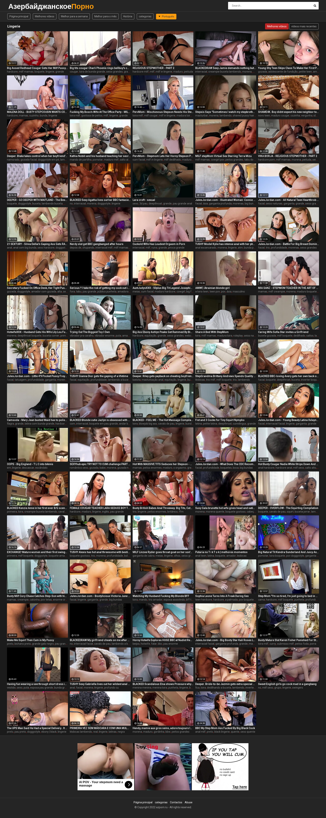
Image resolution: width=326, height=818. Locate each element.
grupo (277, 687)
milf (152, 71)
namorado (13, 159)
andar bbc (125, 423)
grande (59, 71)
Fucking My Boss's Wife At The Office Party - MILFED (100, 111)
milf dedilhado (172, 159)
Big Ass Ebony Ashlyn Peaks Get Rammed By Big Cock (163, 332)
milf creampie (276, 291)
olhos (177, 555)
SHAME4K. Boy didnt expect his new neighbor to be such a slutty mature (288, 111)
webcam (190, 335)
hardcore (12, 71)
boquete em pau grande (103, 423)
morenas (238, 203)
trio (268, 247)
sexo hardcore (46, 247)
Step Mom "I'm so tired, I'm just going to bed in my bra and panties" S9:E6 (288, 596)
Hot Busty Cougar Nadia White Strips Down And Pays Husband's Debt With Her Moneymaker (288, 464)
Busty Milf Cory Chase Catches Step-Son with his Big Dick (37, 596)
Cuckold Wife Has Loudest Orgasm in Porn (159, 244)
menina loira (159, 687)
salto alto (125, 159)
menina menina (142, 687)
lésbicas (200, 379)
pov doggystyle (295, 555)
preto (10, 643)
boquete (40, 71)
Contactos (176, 802)
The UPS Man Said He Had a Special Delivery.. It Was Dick (37, 728)
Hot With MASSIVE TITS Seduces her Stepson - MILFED (163, 464)
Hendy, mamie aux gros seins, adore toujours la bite (163, 728)
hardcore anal (284, 467)
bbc (160, 643)
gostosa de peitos (91, 115)
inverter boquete (311, 379)
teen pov (215, 291)
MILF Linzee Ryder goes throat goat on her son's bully (163, 552)
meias (136, 291)
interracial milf (104, 247)
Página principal (18, 16)
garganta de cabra (144, 555)
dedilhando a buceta (219, 687)
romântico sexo (79, 467)
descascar (28, 467)
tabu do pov (251, 159)
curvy (273, 643)
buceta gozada (267, 335)
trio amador (155, 599)
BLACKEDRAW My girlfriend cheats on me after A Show (100, 640)
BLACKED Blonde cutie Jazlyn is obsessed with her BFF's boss (100, 420)
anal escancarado (205, 247)
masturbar (201, 115)
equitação (150, 335)
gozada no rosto (127, 467)
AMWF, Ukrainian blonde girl (212, 287)
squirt (290, 511)
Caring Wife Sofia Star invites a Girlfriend (283, 332)
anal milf (200, 731)
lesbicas (242, 555)
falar (154, 643)
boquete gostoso (235, 511)
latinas (113, 731)
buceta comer (51, 335)
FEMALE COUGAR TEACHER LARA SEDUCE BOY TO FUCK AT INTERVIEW (100, 508)
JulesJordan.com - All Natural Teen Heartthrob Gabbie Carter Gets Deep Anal (288, 199)
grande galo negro (43, 643)
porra (313, 643)
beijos (136, 643)
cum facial (139, 159)
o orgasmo (179, 467)
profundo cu (111, 687)
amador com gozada (43, 291)
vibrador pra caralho (82, 335)
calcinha (35, 599)
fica (197, 687)
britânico (172, 511)
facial (198, 203)
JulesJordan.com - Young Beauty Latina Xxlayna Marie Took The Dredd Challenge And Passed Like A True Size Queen (288, 420)
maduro (178, 71)
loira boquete (277, 555)
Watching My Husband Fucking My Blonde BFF (161, 596)
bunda (43, 115)
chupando (88, 247)
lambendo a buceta (119, 379)
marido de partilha (80, 159)
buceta (36, 203)
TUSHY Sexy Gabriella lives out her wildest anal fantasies (100, 684)
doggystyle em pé (48, 159)
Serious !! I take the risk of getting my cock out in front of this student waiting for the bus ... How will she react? (100, 287)
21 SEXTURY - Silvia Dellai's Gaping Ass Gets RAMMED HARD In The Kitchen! (37, 244)
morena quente (215, 511)
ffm (181, 511)
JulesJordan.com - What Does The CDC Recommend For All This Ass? (225, 464)
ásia (205, 203)
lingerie (50, 71)
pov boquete (246, 599)
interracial (201, 71)
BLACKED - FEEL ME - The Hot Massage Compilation (163, 420)
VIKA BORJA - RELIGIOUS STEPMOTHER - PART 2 (287, 156)
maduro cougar (280, 115)
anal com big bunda (24, 247)
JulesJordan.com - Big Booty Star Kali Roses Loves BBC (225, 640)
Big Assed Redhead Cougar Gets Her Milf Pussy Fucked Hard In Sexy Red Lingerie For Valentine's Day (37, 68)
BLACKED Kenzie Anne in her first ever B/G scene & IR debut (37, 508)
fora (72, 291)
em (9, 467)
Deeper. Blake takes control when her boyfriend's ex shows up (37, 156)
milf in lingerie (164, 71)
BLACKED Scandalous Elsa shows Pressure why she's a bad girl (163, 684)
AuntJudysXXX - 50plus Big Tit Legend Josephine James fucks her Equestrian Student (163, 287)
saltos (310, 335)
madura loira (184, 115)
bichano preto (23, 643)
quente (235, 731)
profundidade (279, 247)
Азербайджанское (18, 6)
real (95, 731)
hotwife (145, 643)
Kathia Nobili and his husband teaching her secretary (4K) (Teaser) (100, 156)
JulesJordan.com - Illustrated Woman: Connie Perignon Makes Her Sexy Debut (225, 199)
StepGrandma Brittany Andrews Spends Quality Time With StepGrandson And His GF (225, 376)
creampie (23, 599)
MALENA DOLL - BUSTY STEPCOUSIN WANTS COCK (37, 111)
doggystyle (24, 203)
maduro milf (111, 159)
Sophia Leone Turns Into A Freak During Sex (222, 596)
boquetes (226, 467)
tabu (79, 291)
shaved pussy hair (243, 115)
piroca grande (176, 247)
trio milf (210, 379)
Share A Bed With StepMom (212, 332)
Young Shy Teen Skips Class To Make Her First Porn (288, 68)
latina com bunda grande (39, 423)
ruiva (154, 247)
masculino (239, 291)
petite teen (305, 71)
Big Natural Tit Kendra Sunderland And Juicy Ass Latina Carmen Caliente (288, 552)
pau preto (20, 731)
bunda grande (62, 687)
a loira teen (201, 291)
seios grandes (114, 71)
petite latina (210, 423)
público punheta (106, 291)
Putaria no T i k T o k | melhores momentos (221, 552)
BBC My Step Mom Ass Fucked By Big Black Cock (225, 728)
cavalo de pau (166, 423)
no (71, 203)
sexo (135, 203)
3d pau (143, 203)
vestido (11, 687)
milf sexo (298, 467)
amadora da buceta (129, 291)
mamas (23, 115)
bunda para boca (254, 247)
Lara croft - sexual (144, 199)
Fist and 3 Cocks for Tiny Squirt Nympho (219, 420)
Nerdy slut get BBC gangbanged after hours (96, 244)
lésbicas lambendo (81, 731)
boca (236, 467)
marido (143, 599)
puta (118, 335)
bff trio (190, 599)
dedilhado (299, 335)
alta (59, 291)
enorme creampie (63, 599)
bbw (168, 731)
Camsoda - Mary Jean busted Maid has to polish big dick (37, 420)
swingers (297, 687)
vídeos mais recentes (304, 26)
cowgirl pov (217, 159)
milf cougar (151, 115)
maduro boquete (307, 291)
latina (198, 423)
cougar (74, 71)
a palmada (231, 599)
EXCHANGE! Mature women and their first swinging (37, 552)
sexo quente (248, 731)
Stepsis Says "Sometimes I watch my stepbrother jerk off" (225, 111)
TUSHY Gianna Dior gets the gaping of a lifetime (99, 376)
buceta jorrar (302, 511)
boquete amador (59, 555)
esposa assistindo (174, 599)
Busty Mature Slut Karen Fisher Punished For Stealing (288, 640)
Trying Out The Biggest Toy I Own (90, 332)
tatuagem (21, 379)
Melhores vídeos (44, 16)
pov (223, 291)
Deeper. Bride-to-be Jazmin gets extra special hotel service (225, 684)
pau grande (89, 291)
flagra (10, 423)
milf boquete (284, 335)
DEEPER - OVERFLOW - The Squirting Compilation (288, 508)
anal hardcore (266, 467)
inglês (105, 511)
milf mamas (26, 71)
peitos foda (302, 643)
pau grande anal (182, 203)
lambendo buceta (52, 203)
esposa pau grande (41, 687)
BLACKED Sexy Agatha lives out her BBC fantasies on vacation (100, 199)
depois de (75, 247)
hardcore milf (141, 71)
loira (197, 335)
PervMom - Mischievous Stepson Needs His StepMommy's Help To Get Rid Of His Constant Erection (163, 111)
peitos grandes (234, 159)
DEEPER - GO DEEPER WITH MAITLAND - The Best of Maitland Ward (37, 199)
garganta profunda (220, 203)
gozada (262, 71)
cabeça (251, 511)
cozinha (295, 115)
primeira (12, 511)
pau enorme (170, 643)
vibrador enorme (105, 335)
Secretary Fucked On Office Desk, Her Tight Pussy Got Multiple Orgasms (37, 287)
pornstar (98, 159)
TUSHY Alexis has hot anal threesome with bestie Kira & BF (100, 552)
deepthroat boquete (30, 335)
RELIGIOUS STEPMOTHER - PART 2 (153, 68)
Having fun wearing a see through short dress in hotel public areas (37, 684)
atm (240, 247)
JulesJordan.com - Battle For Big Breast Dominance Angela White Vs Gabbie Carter (288, 244)
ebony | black (49, 731)
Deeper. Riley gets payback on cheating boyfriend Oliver (163, 376)
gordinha (159, 731)
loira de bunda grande (92, 71)
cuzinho (34, 115)
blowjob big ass (148, 423)
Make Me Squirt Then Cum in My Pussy (30, 640)
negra (121, 731)
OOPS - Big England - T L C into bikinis (30, 464)
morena (247, 71)
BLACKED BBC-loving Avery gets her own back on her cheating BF (288, 376)
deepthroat (155, 203)
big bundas (251, 203)
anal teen (200, 555)
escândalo (41, 467)
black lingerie (222, 731)
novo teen (264, 115)
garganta (289, 203)
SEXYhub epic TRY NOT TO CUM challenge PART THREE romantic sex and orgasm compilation (100, 464)
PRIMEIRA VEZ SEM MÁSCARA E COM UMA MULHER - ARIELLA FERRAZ (100, 728)
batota (137, 379)
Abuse (188, 802)
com (72, 423)
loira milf (75, 115)
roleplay (238, 335)
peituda (188, 71)
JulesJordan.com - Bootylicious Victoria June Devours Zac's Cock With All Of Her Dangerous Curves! (100, 596)
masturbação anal (152, 379)
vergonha (306, 115)
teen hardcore (203, 599)
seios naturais (274, 203)
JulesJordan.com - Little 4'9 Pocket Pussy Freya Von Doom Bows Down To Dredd (37, 376)
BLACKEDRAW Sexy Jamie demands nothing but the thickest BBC (225, 68)
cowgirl (181, 291)
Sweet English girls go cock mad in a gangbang (287, 684)
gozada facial (29, 159)
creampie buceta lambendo (224, 71)
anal (9, 247)
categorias (145, 16)
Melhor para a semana (74, 16)
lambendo (226, 115)
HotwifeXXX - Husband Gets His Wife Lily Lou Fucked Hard (37, 332)
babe (103, 467)
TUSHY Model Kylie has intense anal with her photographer (225, 244)
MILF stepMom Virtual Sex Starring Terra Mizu (223, 156)
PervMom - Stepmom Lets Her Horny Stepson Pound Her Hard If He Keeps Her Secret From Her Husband (163, 156)
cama (261, 599)
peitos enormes (152, 467)
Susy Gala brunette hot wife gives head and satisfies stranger (225, 508)
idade (317, 115)
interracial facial (275, 423)
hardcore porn (266, 159)
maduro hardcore (165, 291)
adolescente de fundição (283, 71)
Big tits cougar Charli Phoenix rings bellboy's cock (100, 68)
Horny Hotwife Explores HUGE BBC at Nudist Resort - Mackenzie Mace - (163, 640)
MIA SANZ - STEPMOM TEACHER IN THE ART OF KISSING (288, 287)
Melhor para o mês (105, 16)
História (127, 16)
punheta (299, 599)
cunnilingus (239, 423)
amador (231, 555)
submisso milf (285, 643)
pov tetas (46, 599)
